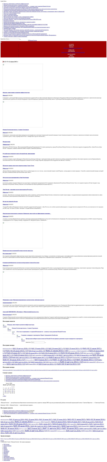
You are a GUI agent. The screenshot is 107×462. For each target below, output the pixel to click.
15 (12, 389)
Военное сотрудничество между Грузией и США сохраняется (18, 26)
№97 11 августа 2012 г (64, 359)
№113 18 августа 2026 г (32, 370)
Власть (71, 46)
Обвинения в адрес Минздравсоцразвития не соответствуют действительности (23, 299)
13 (8, 389)
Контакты (5, 452)
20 (8, 391)
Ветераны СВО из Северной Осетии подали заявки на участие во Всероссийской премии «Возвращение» (29, 35)
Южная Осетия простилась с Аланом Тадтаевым (15, 5)
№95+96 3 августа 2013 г (22, 357)
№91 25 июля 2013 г (74, 348)
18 (5, 391)
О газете (71, 44)
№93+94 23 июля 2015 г (51, 353)
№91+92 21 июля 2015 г (76, 419)
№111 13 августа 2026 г (15, 370)
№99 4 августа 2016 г (16, 364)
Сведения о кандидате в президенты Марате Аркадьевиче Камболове (20, 7)
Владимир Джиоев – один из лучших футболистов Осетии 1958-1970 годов (22, 19)
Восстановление (7, 253)
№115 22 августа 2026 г (50, 370)
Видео (71, 55)
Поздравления (6, 141)
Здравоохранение (7, 302)
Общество (71, 49)
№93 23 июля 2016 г (59, 422)
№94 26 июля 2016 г (23, 355)
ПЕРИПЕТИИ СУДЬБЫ (9, 28)
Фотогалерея (71, 54)
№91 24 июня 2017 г (57, 348)
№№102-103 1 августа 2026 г (59, 370)
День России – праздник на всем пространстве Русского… (18, 189)
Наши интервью (7, 314)
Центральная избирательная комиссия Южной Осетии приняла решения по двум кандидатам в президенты (30, 9)
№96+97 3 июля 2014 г (91, 357)
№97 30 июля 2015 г (87, 359)
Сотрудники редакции (9, 458)
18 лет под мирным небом (9, 14)
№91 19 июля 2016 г (39, 348)
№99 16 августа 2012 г (48, 364)
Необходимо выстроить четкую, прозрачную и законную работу (19, 22)
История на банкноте (8, 20)
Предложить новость (8, 457)
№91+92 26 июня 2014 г (17, 351)
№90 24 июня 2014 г (7, 348)
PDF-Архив (71, 56)
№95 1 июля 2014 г (38, 355)
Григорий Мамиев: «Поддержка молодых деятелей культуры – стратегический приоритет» (26, 29)
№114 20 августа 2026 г (41, 370)
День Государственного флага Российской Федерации (16, 18)
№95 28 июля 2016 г (21, 426)
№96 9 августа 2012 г (59, 357)
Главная (5, 449)
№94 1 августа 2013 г (90, 353)
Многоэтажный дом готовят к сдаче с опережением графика (18, 16)
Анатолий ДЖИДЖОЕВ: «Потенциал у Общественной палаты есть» (21, 311)
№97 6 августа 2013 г (23, 428)
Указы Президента (65, 52)
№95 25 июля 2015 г (84, 355)
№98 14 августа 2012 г (71, 362)
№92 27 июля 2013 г (72, 351)
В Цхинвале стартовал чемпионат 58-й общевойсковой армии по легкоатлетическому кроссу (26, 27)
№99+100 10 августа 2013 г (68, 364)
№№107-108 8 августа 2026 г (81, 370)
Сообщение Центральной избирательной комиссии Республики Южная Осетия (23, 10)
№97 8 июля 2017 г (44, 360)
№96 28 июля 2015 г (76, 357)
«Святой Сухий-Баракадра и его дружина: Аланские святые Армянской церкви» (23, 31)
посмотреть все (6, 439)
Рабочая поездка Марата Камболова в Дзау (14, 23)
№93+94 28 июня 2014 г (72, 353)
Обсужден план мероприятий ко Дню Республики (16, 177)
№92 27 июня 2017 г (83, 351)
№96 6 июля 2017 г (41, 357)
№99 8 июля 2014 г (32, 364)
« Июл (4, 396)
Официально (6, 144)
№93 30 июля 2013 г (33, 353)
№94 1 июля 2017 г (45, 424)
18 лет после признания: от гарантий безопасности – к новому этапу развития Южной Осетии (27, 6)
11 (5, 389)
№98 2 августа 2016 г (23, 362)
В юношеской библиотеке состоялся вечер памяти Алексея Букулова (21, 262)
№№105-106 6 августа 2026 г (70, 370)
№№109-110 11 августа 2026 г (91, 370)
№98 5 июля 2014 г (38, 362)
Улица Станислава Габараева (10, 15)
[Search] (20, 39)
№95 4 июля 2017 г (51, 355)
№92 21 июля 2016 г (57, 350)
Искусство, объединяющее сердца (11, 12)
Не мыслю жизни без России (10, 201)
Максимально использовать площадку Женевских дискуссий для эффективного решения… (27, 213)
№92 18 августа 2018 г (37, 351)
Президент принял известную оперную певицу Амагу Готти (18, 165)
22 (12, 391)
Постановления (80, 52)
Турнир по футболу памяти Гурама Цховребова (15, 36)
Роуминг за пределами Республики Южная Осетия (16, 32)
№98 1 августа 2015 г (86, 428)
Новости (71, 45)
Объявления (6, 456)
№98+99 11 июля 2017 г (90, 362)
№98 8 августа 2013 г (53, 362)
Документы (71, 51)
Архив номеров (7, 445)
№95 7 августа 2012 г (67, 355)
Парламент (79, 48)
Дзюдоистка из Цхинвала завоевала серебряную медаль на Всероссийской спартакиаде (25, 33)
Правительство (73, 48)
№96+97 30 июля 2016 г (14, 360)
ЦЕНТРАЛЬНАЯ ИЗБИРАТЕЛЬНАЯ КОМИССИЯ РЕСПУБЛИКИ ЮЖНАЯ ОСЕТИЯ (25, 24)
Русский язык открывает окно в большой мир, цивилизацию (19, 153)
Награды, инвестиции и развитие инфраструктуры (16, 3)
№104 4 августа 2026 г (7, 370)
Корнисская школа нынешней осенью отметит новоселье (18, 250)
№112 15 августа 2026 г (24, 370)
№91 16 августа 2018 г (22, 348)
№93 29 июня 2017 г (16, 353)
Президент (66, 48)
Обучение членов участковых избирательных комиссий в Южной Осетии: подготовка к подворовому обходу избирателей (33, 11)
